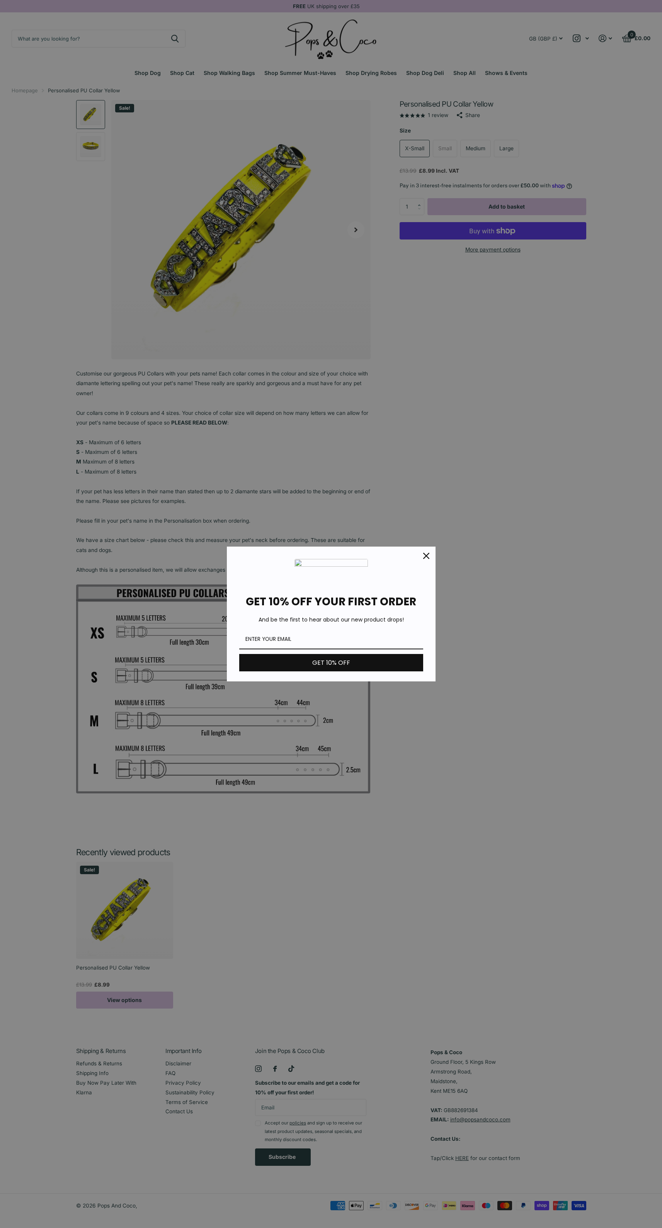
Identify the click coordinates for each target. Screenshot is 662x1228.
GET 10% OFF (331, 662)
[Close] (426, 556)
